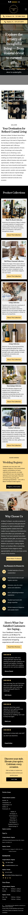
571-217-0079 (8, 872)
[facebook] (3, 878)
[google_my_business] (10, 878)
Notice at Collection (13, 910)
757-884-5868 (9, 862)
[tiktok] (8, 878)
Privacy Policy (5, 908)
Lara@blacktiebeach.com (11, 865)
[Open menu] (26, 9)
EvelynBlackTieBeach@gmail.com (13, 875)
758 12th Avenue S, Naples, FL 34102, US (11, 849)
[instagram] (5, 878)
